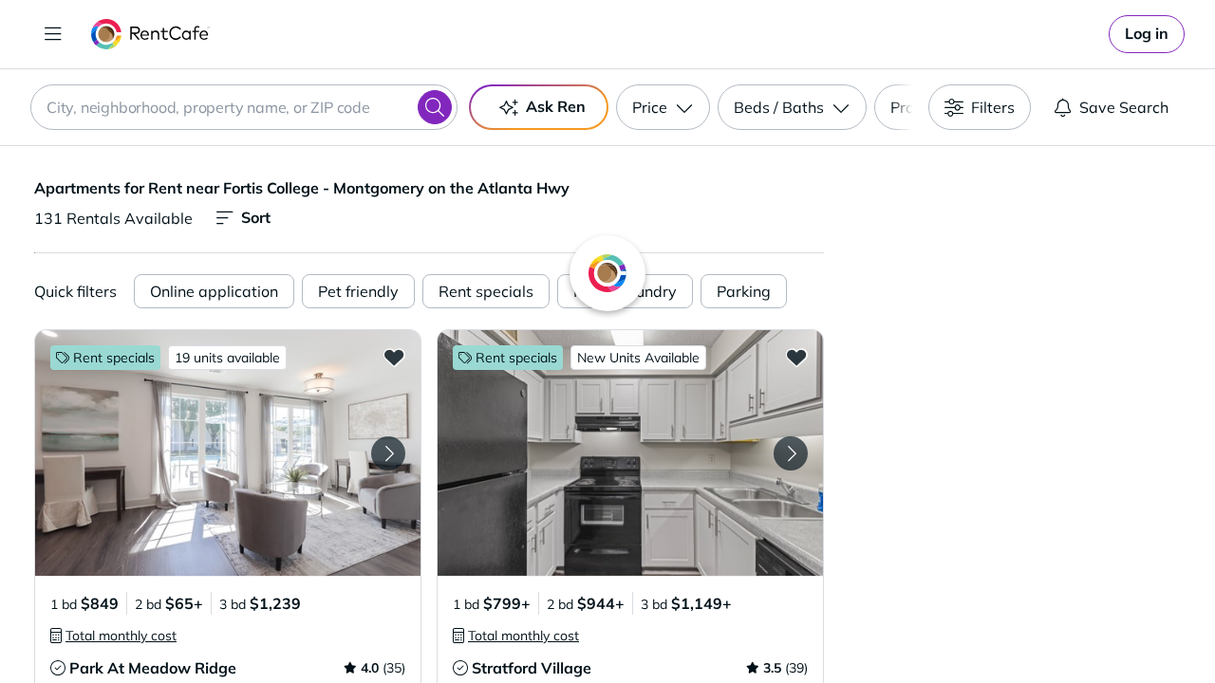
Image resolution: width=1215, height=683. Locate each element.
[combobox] (244, 107)
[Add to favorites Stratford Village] (796, 357)
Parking (744, 291)
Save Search (1123, 107)
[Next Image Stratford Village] (791, 453)
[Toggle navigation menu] (53, 34)
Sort (256, 217)
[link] (1147, 34)
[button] (228, 453)
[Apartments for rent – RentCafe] (150, 34)
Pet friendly (358, 291)
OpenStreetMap (1116, 627)
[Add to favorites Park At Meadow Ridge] (394, 357)
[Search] (435, 107)
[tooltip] (113, 635)
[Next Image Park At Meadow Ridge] (388, 453)
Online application (214, 291)
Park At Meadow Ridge (152, 667)
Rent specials (486, 291)
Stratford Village (531, 667)
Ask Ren (556, 106)
